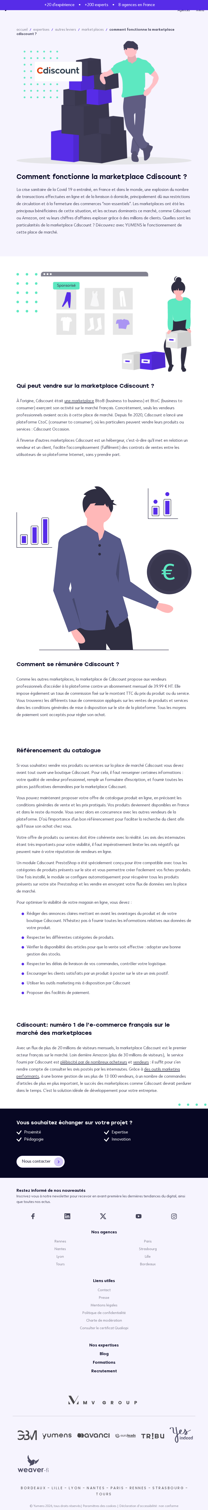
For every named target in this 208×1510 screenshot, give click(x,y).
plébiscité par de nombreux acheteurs (93, 1062)
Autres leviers (65, 29)
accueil (22, 29)
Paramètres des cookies (99, 1506)
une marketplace (79, 401)
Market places (93, 29)
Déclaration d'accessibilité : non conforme (148, 1506)
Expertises (41, 29)
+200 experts (96, 5)
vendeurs (141, 1062)
